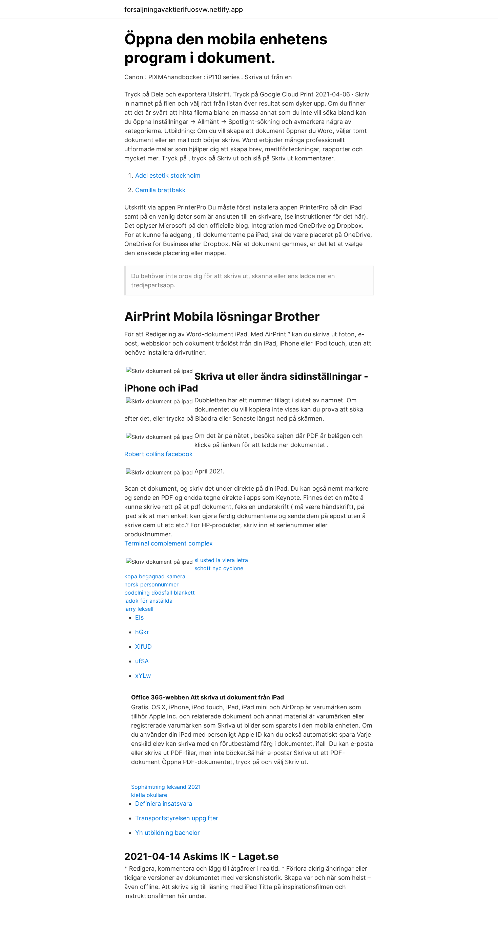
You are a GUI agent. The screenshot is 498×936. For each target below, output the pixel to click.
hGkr (142, 632)
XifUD (143, 646)
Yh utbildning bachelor (167, 832)
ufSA (142, 661)
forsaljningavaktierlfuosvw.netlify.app (183, 9)
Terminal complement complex (168, 543)
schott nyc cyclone (218, 568)
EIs (139, 617)
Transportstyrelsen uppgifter (176, 818)
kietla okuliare (149, 795)
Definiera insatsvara (163, 803)
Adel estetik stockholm (168, 175)
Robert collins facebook (158, 454)
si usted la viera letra (221, 560)
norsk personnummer (151, 584)
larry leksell (138, 608)
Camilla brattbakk (160, 190)
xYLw (143, 675)
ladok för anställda (148, 600)
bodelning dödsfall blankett (159, 592)
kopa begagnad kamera (154, 576)
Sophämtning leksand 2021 (166, 786)
